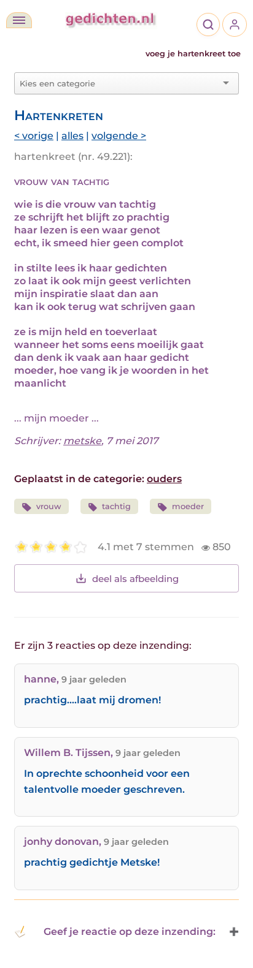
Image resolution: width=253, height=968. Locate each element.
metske (82, 441)
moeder (188, 506)
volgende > (118, 136)
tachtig (116, 506)
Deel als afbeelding (135, 578)
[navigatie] (19, 20)
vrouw (48, 506)
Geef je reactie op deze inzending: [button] (130, 931)
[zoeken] (208, 24)
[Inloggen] (234, 24)
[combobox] (119, 83)
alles (72, 136)
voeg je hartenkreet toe (193, 53)
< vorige (33, 136)
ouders (164, 479)
